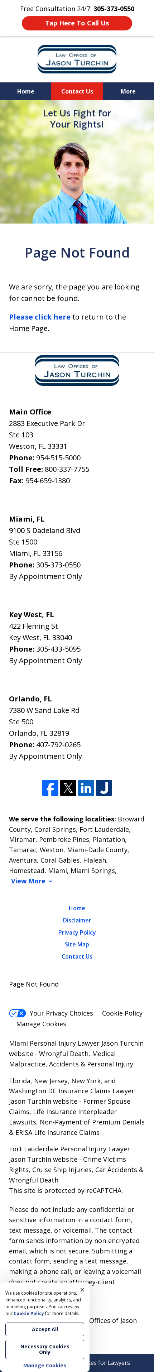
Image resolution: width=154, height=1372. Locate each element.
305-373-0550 (58, 565)
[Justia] (104, 788)
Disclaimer (77, 920)
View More (28, 881)
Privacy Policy (77, 932)
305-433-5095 (58, 649)
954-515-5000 (58, 457)
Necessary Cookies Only (44, 1349)
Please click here (40, 317)
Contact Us (77, 91)
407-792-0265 (58, 744)
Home (25, 91)
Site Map (77, 944)
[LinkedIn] (86, 788)
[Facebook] (50, 788)
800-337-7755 (67, 469)
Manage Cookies (41, 1024)
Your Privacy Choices (61, 1013)
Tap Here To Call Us (77, 23)
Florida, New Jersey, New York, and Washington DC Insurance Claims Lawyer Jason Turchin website (71, 1091)
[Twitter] (68, 788)
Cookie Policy (122, 1013)
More (128, 91)
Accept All (45, 1329)
